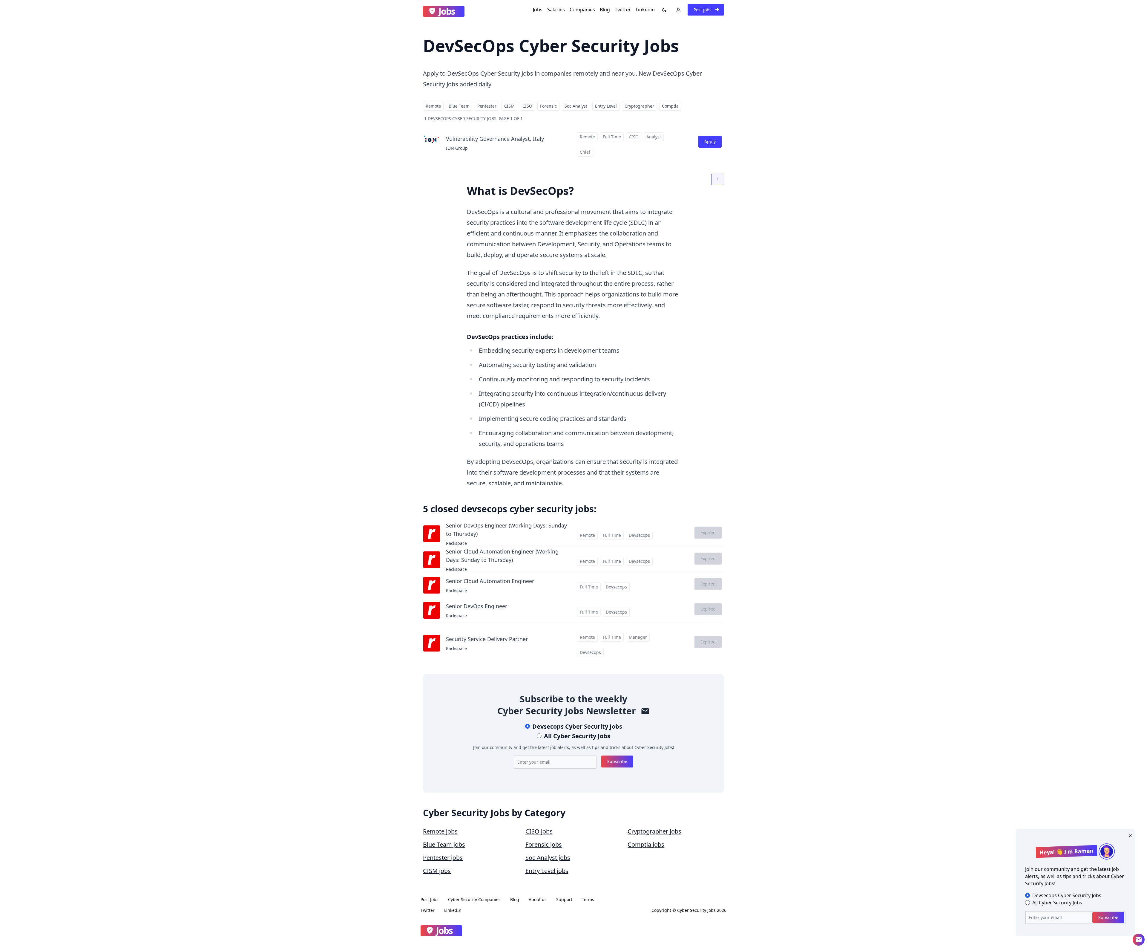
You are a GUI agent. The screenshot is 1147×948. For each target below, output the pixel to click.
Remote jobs (440, 831)
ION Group (457, 148)
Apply (710, 141)
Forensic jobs (543, 844)
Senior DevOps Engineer (476, 606)
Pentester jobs (443, 858)
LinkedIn (452, 910)
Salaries (556, 9)
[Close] (1129, 835)
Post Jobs (429, 899)
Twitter (623, 9)
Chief (585, 152)
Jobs (537, 9)
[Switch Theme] (663, 9)
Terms (588, 899)
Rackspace (456, 543)
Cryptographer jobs (654, 831)
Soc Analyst (576, 106)
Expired (708, 532)
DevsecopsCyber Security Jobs (577, 726)
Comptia (670, 106)
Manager (638, 637)
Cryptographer (639, 106)
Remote (433, 106)
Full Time (612, 137)
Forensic (548, 106)
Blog (605, 9)
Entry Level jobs (546, 871)
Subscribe (617, 761)
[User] (677, 9)
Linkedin (645, 9)
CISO (527, 106)
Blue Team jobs (444, 844)
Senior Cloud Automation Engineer (490, 581)
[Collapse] (1139, 940)
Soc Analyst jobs (547, 858)
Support (564, 899)
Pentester (486, 106)
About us (538, 899)
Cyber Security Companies (474, 899)
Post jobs (703, 10)
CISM (509, 106)
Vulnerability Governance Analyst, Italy (495, 138)
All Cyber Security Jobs (577, 736)
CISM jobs (437, 871)
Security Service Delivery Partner (487, 639)
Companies (582, 9)
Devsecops (639, 535)
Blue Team (459, 106)
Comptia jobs (646, 844)
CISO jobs (539, 831)
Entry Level (606, 106)
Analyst (653, 137)
